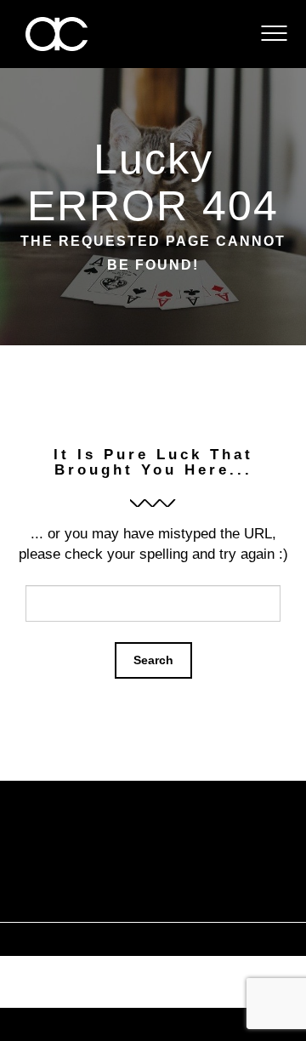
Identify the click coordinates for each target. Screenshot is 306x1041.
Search (153, 660)
